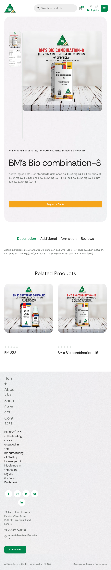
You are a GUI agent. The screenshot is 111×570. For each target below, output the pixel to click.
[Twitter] (26, 493)
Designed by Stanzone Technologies (90, 564)
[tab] (26, 238)
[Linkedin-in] (21, 502)
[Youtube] (34, 493)
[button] (104, 8)
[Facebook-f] (8, 493)
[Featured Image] (28, 308)
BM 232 (10, 352)
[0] (80, 8)
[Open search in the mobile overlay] (55, 8)
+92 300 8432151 (17, 530)
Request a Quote (55, 204)
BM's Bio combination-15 (78, 352)
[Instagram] (17, 493)
